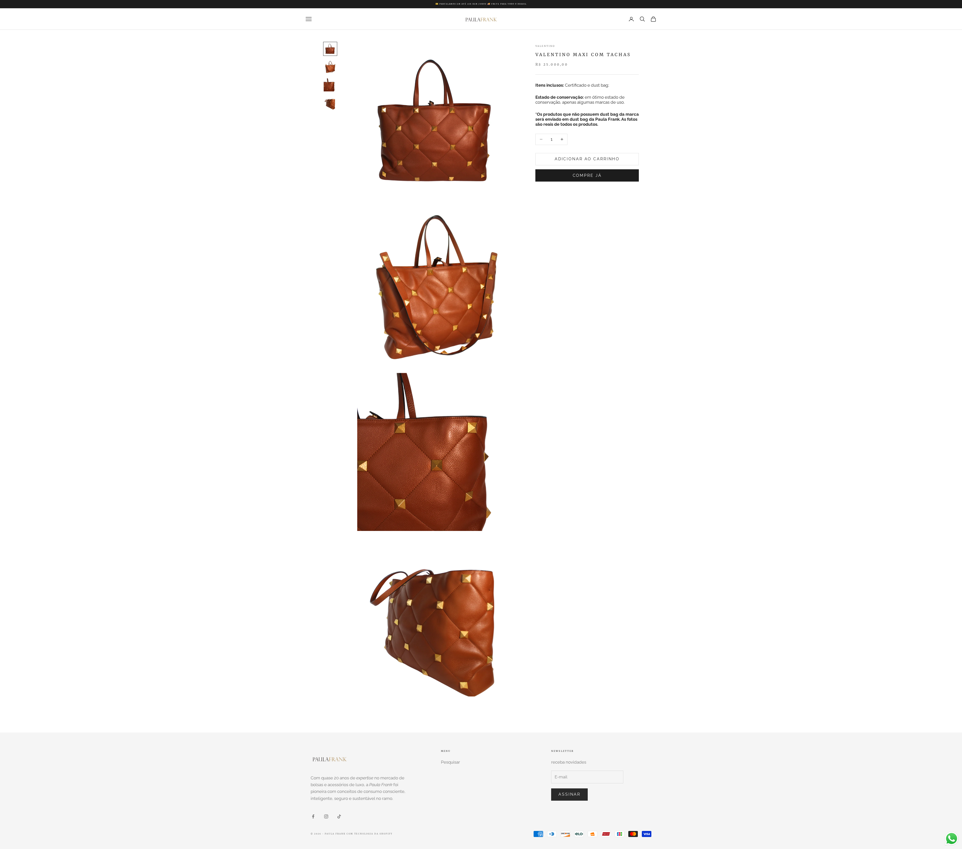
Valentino (545, 46)
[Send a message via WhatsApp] (951, 838)
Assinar (569, 794)
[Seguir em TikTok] (339, 816)
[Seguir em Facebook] (313, 816)
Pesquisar (450, 762)
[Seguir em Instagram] (326, 816)
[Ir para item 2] (330, 67)
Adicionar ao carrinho (587, 159)
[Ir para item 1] (330, 49)
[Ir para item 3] (330, 85)
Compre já (587, 175)
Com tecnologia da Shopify (369, 833)
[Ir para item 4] (330, 103)
